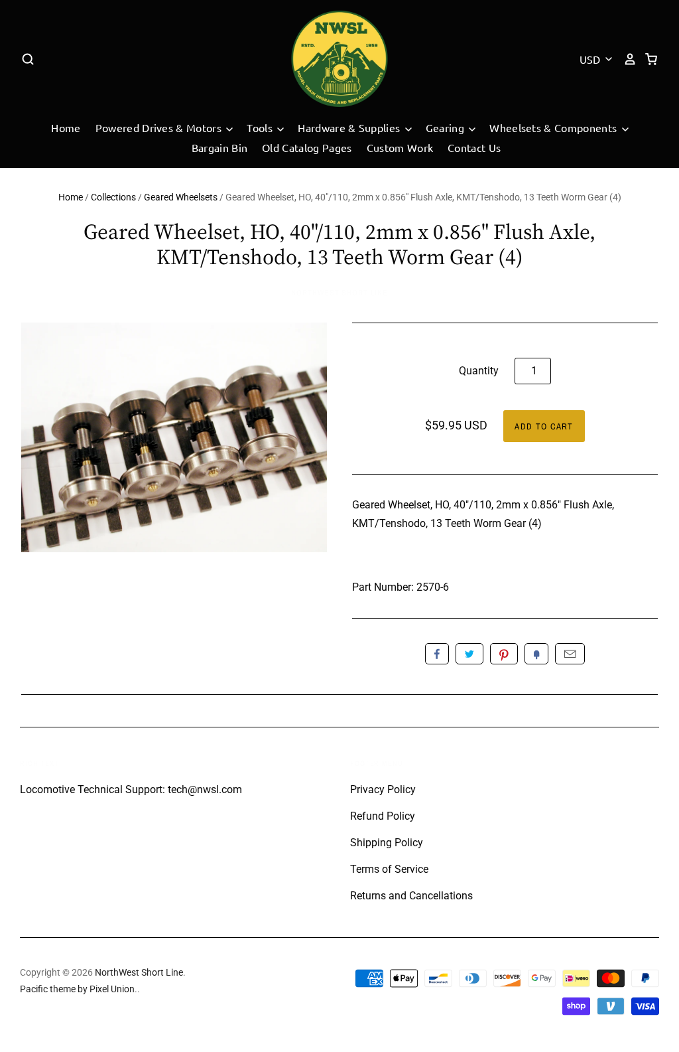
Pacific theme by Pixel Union (77, 989)
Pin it (504, 653)
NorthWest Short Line (339, 292)
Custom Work (400, 147)
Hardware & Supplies (350, 127)
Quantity (479, 370)
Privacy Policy (383, 789)
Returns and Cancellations (411, 895)
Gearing (446, 127)
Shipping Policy (386, 842)
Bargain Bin (220, 147)
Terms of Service (389, 869)
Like (437, 653)
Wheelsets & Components (554, 127)
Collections (113, 197)
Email (570, 653)
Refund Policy (382, 816)
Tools (261, 127)
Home (65, 127)
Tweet (469, 653)
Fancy (536, 653)
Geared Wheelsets (180, 197)
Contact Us (474, 147)
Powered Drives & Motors (160, 127)
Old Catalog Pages (306, 147)
